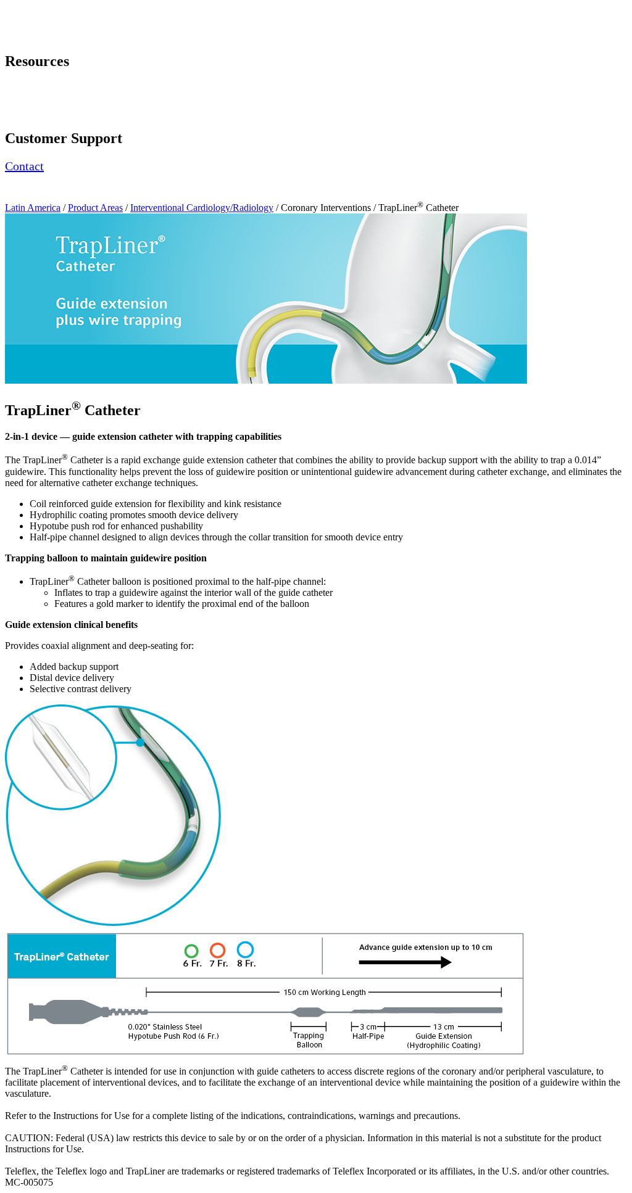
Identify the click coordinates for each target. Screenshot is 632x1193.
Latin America (32, 207)
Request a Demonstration (54, 87)
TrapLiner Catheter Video (58, 112)
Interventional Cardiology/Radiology (201, 207)
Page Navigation (37, 10)
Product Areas (95, 207)
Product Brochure (39, 98)
